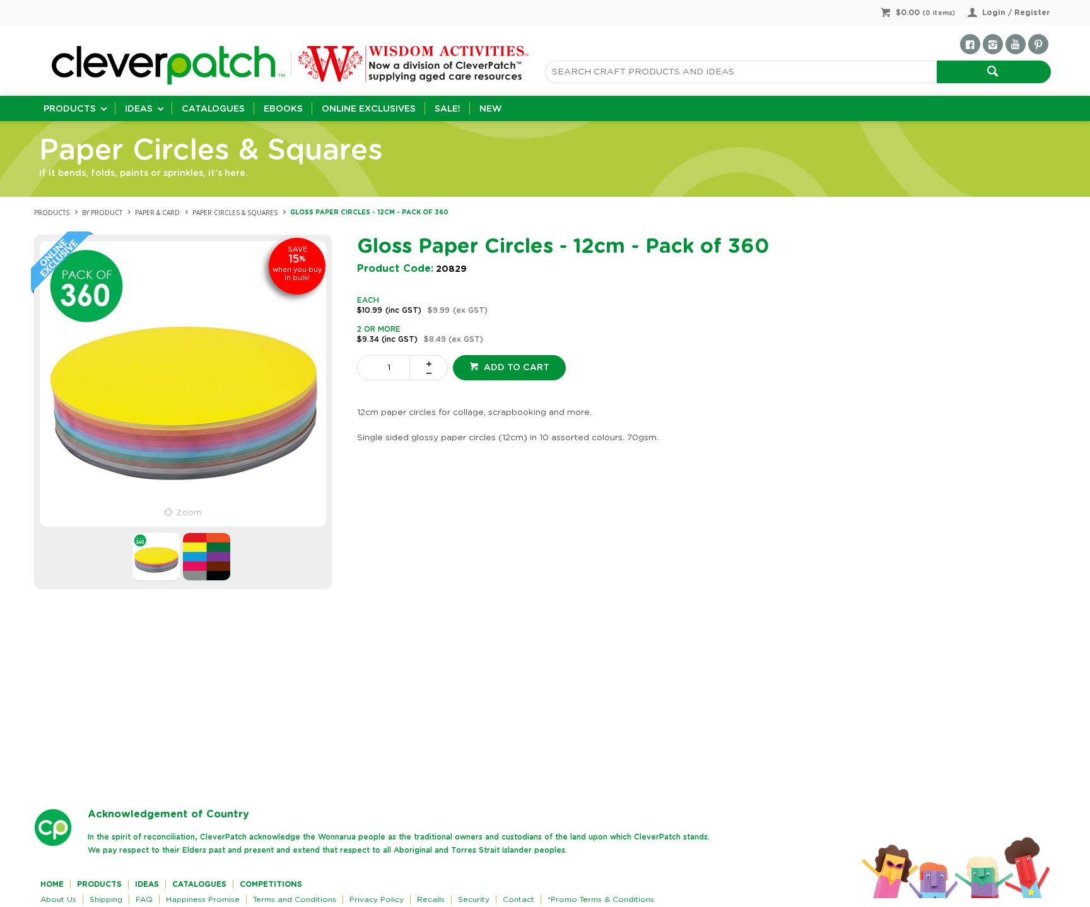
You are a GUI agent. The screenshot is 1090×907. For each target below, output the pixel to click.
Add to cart (515, 367)
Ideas (139, 109)
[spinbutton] (386, 368)
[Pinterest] (1038, 44)
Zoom (189, 512)
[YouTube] (1015, 44)
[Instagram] (993, 44)
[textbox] (741, 72)
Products (70, 109)
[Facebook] (970, 44)
